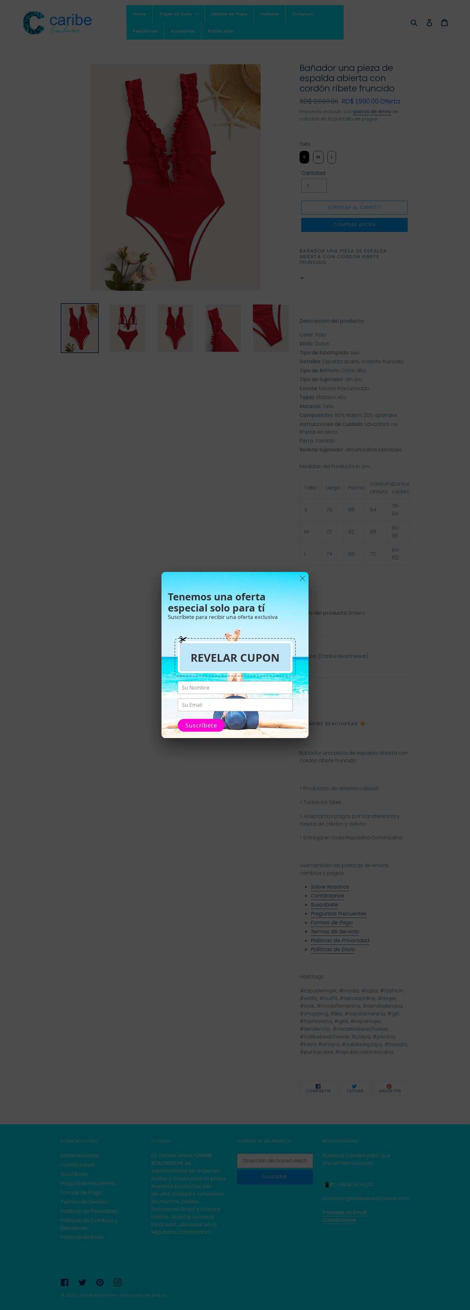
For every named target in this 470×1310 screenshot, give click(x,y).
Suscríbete (201, 725)
